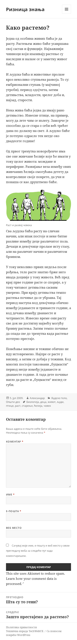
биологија (32, 402)
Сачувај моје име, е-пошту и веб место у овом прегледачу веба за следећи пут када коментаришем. (38, 551)
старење (27, 406)
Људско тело (59, 398)
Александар (37, 398)
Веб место (14, 528)
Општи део (13, 402)
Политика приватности (21, 627)
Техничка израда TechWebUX (24, 631)
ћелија (38, 406)
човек (47, 406)
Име (10, 494)
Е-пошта (13, 511)
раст (18, 406)
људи (60, 402)
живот (52, 402)
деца (43, 402)
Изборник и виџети (66, 13)
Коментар (15, 441)
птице (10, 406)
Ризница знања (25, 9)
